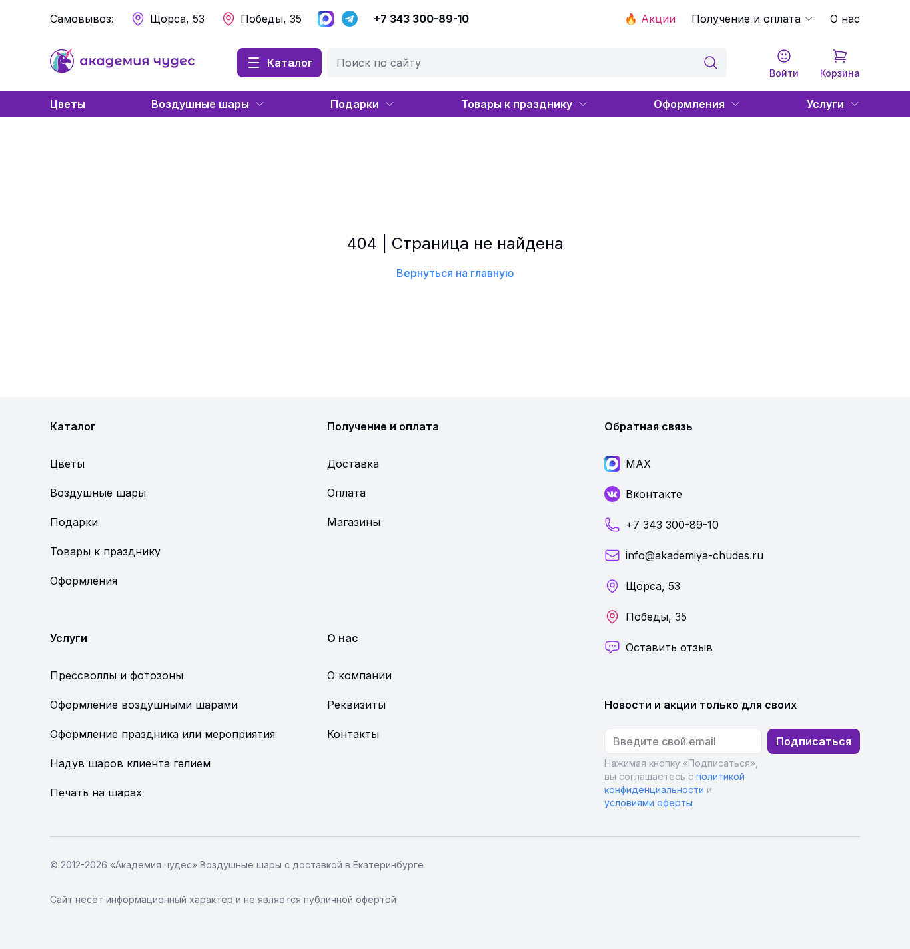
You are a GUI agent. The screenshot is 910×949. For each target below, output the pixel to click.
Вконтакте (654, 494)
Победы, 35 (271, 18)
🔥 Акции (650, 18)
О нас (845, 18)
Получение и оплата (746, 18)
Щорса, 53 (177, 18)
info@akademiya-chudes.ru (694, 555)
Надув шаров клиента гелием (130, 763)
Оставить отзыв (669, 647)
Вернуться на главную (455, 273)
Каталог (290, 62)
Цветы (67, 104)
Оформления (689, 104)
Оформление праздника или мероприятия (162, 734)
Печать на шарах (96, 792)
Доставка (353, 463)
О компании (359, 675)
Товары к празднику (516, 104)
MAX (638, 463)
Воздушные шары (200, 104)
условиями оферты (648, 802)
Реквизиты (356, 704)
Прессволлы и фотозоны (116, 675)
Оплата (346, 492)
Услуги (825, 104)
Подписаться (813, 741)
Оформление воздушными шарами (144, 704)
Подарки (354, 104)
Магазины (353, 522)
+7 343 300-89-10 (421, 18)
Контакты (353, 734)
